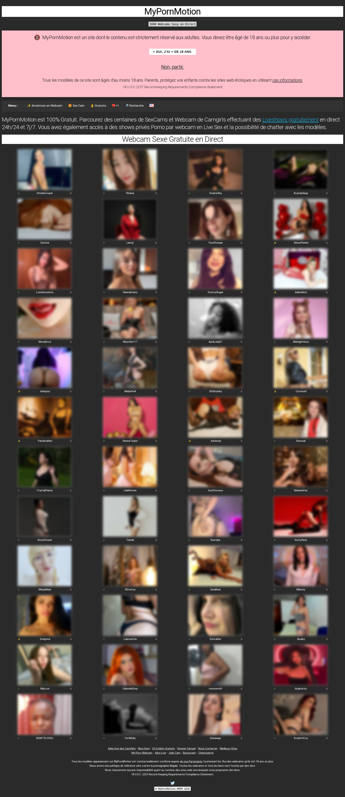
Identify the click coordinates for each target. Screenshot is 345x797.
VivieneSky (215, 193)
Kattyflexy (301, 540)
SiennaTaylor (130, 440)
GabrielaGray (130, 688)
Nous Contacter (207, 748)
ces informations (287, 80)
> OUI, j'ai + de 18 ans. (172, 51)
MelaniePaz (301, 490)
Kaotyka (215, 540)
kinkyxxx (45, 391)
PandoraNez (45, 440)
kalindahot (301, 292)
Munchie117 (130, 341)
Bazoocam (189, 752)
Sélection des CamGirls (122, 748)
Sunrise (44, 242)
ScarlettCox (301, 738)
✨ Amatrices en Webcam (44, 105)
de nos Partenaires (191, 761)
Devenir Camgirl (186, 748)
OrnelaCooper (45, 193)
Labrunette (130, 639)
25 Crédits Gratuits (163, 748)
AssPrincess (215, 490)
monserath (215, 688)
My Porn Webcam (142, 752)
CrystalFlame (45, 490)
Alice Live (160, 752)
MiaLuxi (44, 688)
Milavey (300, 589)
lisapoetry (301, 688)
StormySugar (215, 292)
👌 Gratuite (98, 105)
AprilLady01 (215, 341)
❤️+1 (115, 105)
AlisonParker (301, 242)
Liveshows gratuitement (290, 119)
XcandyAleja (301, 193)
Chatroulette (206, 752)
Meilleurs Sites (228, 748)
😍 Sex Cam (76, 105)
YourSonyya (215, 242)
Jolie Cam (174, 752)
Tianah (130, 540)
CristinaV (301, 391)
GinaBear (215, 589)
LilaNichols (130, 490)
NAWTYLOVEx (44, 738)
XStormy (130, 589)
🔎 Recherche (134, 105)
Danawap (215, 738)
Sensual (300, 440)
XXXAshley (215, 391)
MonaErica (45, 341)
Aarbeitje (216, 440)
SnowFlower (45, 540)
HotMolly (130, 738)
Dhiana (130, 193)
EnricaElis (215, 639)
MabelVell (130, 391)
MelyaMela (45, 589)
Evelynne (45, 639)
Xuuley (301, 639)
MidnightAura (301, 341)
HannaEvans (130, 292)
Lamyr (130, 242)
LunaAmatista (44, 292)
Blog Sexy (144, 748)
